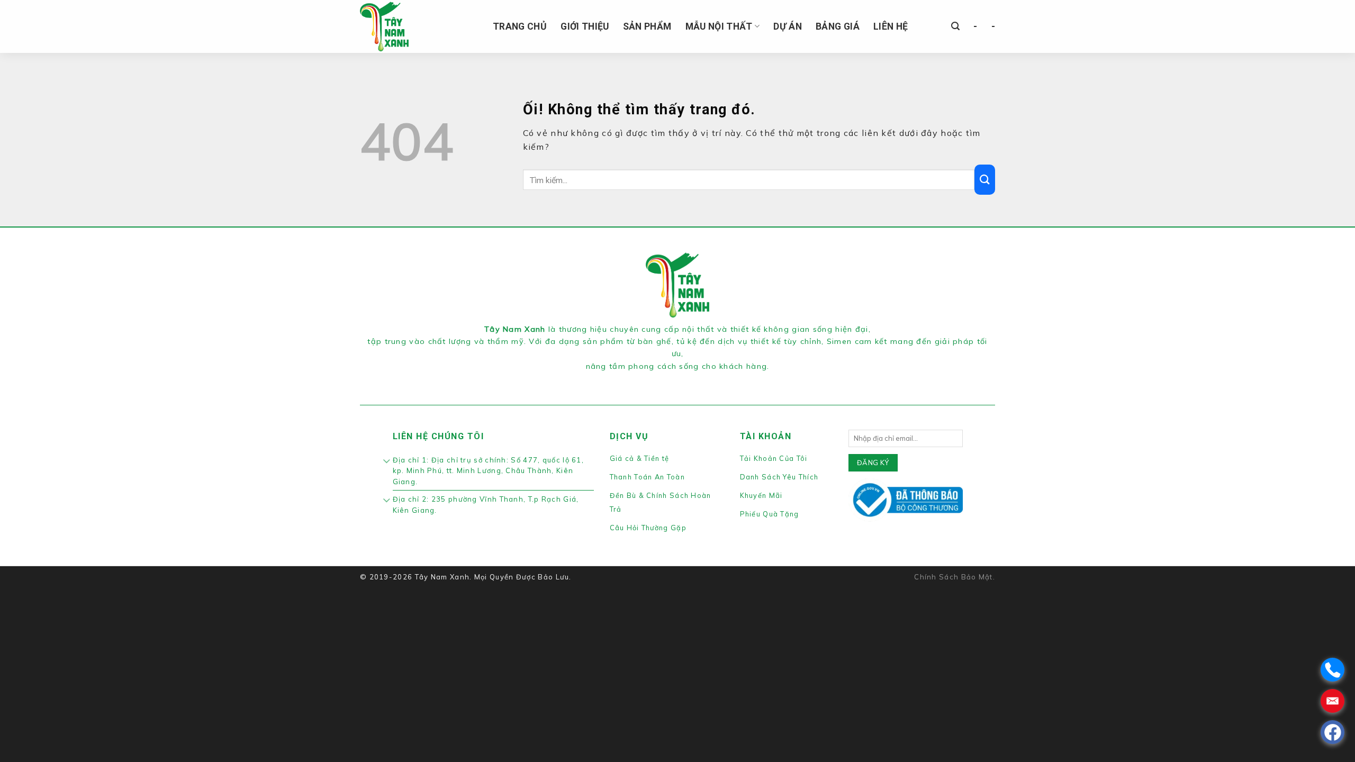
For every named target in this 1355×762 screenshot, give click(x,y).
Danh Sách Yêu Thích (779, 477)
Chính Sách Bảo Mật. (954, 577)
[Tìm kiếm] (955, 26)
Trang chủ (520, 26)
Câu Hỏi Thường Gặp (648, 527)
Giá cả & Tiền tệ (640, 458)
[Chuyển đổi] (387, 461)
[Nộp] (984, 180)
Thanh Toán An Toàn (647, 477)
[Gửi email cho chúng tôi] (696, 379)
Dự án (787, 26)
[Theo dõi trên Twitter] (684, 379)
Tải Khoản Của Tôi (774, 458)
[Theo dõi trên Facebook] (658, 379)
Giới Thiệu (585, 26)
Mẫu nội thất (719, 26)
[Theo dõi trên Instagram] (671, 379)
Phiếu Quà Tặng (769, 514)
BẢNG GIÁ (838, 26)
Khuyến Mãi (761, 495)
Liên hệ (890, 26)
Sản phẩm (647, 26)
